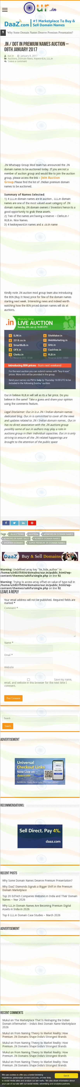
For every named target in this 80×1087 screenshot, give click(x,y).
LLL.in (50, 58)
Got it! (66, 1075)
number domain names (47, 538)
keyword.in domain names (58, 534)
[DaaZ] (40, 556)
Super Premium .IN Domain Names (47, 543)
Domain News (25, 58)
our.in (11, 56)
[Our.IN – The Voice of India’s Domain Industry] (40, 7)
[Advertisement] (40, 114)
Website (9, 667)
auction (33, 534)
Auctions (12, 58)
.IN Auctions (17, 534)
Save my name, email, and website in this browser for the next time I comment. (38, 682)
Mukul (6, 1020)
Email (8, 655)
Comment (11, 608)
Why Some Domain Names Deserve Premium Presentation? (37, 880)
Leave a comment (17, 61)
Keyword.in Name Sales (16, 538)
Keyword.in (40, 58)
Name (8, 642)
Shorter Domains (13, 543)
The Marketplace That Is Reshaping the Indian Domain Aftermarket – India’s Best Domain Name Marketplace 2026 (39, 1024)
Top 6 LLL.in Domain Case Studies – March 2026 (31, 915)
